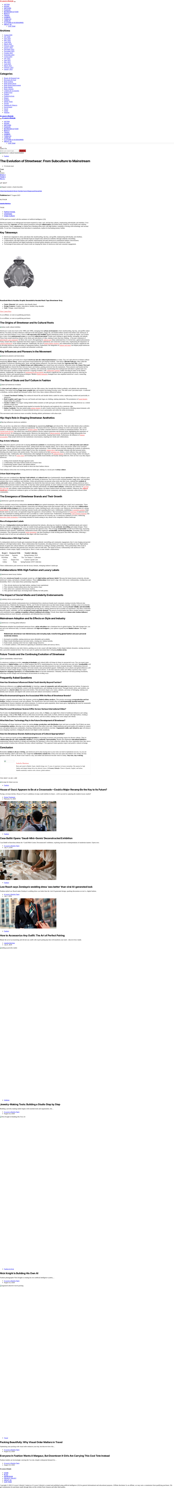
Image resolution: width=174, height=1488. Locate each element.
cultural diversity (5, 433)
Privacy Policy (10, 1478)
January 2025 (8, 69)
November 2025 (9, 51)
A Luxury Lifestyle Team (11, 846)
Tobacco (7, 19)
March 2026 (8, 44)
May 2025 (7, 62)
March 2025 (8, 66)
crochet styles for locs (7, 431)
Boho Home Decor (10, 83)
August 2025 (8, 57)
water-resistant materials (79, 513)
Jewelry (7, 21)
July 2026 (7, 37)
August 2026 (8, 35)
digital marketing (42, 374)
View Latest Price (5, 311)
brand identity (83, 399)
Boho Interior (8, 87)
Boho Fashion (8, 82)
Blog (6, 1474)
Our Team (11, 26)
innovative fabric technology (9, 517)
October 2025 (8, 53)
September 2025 (9, 55)
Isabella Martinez (5, 203)
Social (6, 6)
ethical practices (55, 433)
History (6, 98)
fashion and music (65, 345)
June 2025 (7, 60)
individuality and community (9, 340)
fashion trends (9, 212)
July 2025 (7, 58)
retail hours (73, 512)
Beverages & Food (11, 12)
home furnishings (31, 532)
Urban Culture (9, 216)
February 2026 (8, 46)
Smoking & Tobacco (10, 105)
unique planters (36, 408)
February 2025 (8, 67)
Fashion (7, 10)
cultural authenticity (6, 343)
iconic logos (20, 455)
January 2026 (8, 47)
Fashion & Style (9, 96)
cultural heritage (58, 454)
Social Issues (8, 107)
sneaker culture (32, 429)
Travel (7, 15)
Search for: (3, 148)
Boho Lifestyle (8, 89)
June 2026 (7, 38)
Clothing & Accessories (14, 22)
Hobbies (7, 17)
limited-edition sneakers (51, 343)
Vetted (7, 4)
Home (6, 1473)
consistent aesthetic (79, 510)
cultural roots (47, 340)
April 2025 (7, 64)
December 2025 (9, 49)
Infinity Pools (8, 101)
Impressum (8, 1476)
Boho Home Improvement (12, 85)
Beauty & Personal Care (11, 78)
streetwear (8, 214)
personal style (55, 452)
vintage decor (50, 450)
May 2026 (7, 40)
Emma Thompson (9, 797)
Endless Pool (8, 92)
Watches (7, 8)
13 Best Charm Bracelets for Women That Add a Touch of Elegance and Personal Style (21, 191)
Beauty (7, 13)
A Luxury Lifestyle (6, 1)
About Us (8, 24)
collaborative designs (53, 370)
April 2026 (7, 42)
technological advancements (34, 372)
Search (22, 151)
